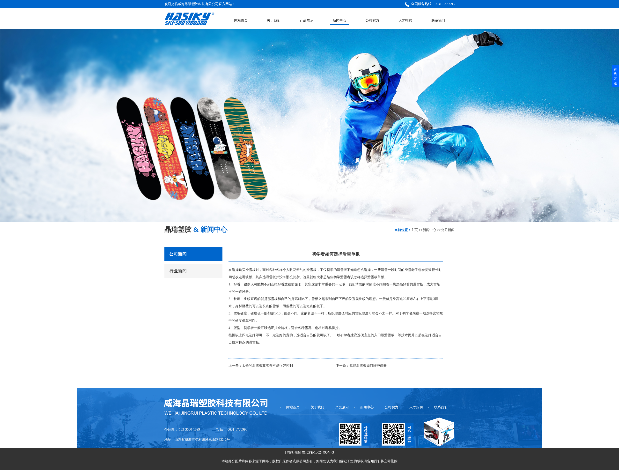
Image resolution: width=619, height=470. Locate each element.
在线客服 (615, 76)
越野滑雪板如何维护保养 (368, 365)
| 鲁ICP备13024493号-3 (317, 452)
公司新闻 (448, 230)
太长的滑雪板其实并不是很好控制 (267, 365)
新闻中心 (429, 230)
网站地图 (293, 452)
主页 (414, 230)
